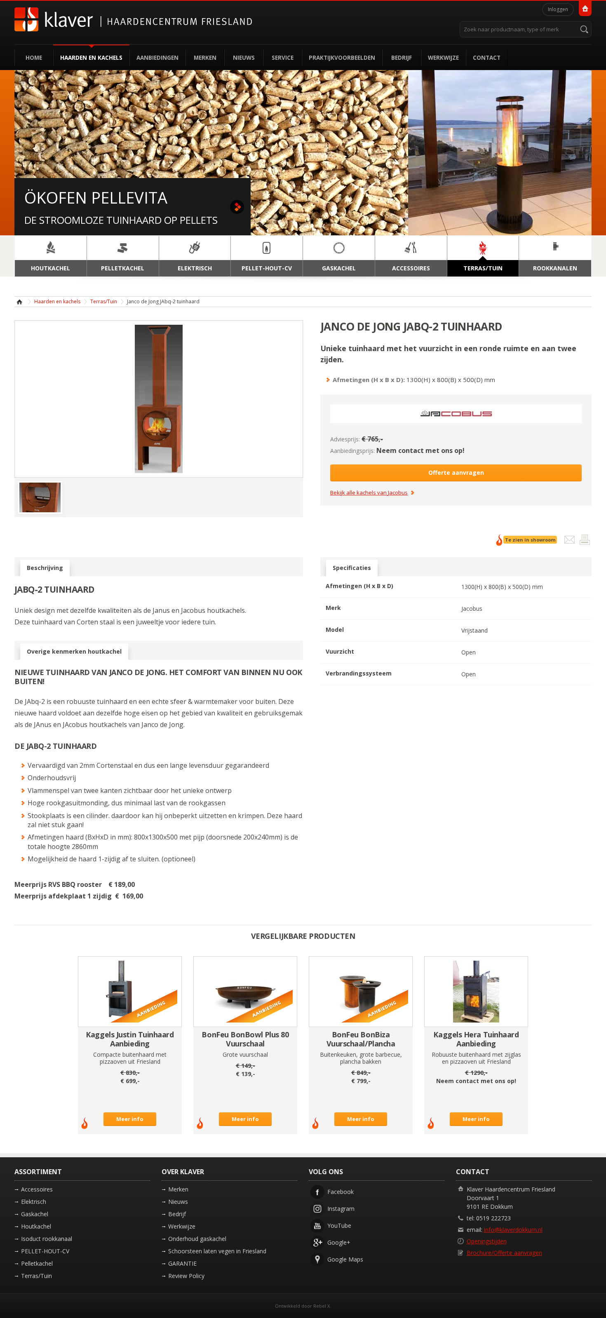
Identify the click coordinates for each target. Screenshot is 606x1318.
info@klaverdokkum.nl (513, 1230)
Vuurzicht (340, 651)
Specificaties (352, 568)
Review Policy (186, 1276)
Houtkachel (36, 1226)
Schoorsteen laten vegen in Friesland (217, 1251)
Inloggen (558, 9)
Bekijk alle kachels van (369, 493)
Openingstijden (487, 1241)
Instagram (341, 1208)
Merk (333, 608)
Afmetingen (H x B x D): (369, 379)
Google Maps (345, 1259)
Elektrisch (33, 1201)
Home (34, 57)
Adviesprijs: (345, 439)
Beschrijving (45, 568)
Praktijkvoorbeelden (342, 57)
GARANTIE (182, 1263)
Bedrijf (401, 57)
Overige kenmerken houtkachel (74, 651)
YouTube (339, 1225)
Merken (205, 57)
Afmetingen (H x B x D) (359, 586)
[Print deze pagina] (585, 541)
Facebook (340, 1192)
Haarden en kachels (91, 57)
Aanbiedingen (157, 57)
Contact (486, 57)
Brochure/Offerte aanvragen (504, 1253)
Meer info (129, 1119)
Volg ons (326, 1171)
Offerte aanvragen (456, 472)
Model (335, 629)
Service (283, 57)
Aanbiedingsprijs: (352, 451)
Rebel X (321, 1306)
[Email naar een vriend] (570, 541)
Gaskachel (34, 1214)
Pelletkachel (37, 1263)
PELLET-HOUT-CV (45, 1251)
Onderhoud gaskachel (197, 1239)
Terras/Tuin (103, 301)
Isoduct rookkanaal (46, 1239)
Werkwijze (443, 57)
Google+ (338, 1242)
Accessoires (37, 1189)
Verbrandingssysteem (359, 673)
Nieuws (244, 57)
